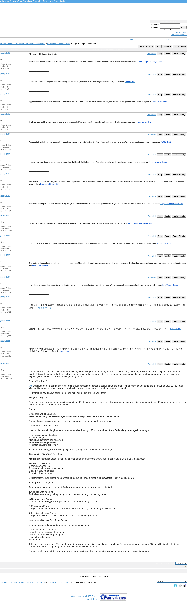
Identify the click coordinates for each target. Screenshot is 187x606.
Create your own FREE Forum (84, 596)
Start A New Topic (146, 46)
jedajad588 (5, 53)
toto (30, 386)
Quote (167, 54)
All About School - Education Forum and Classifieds (22, 44)
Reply (158, 46)
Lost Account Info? (179, 34)
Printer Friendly (180, 46)
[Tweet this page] (175, 585)
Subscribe (167, 46)
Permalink (151, 54)
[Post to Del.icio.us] (185, 585)
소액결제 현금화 (44, 308)
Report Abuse (92, 599)
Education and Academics (58, 44)
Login (183, 27)
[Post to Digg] (180, 585)
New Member (181, 32)
